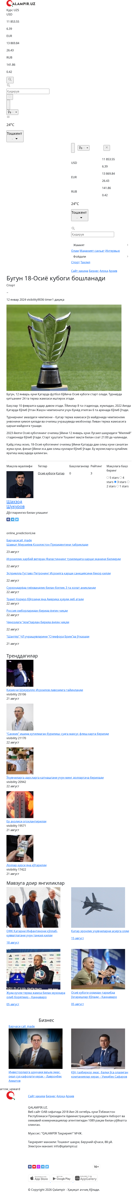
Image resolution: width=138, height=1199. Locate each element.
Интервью (112, 251)
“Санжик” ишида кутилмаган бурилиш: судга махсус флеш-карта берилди (57, 734)
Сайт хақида (79, 271)
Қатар (60, 473)
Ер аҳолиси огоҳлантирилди (26, 821)
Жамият (79, 245)
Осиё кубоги (46, 473)
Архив (113, 271)
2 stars (111, 486)
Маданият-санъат (92, 251)
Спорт (75, 262)
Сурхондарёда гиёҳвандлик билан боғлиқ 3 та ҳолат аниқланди (51, 588)
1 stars (124, 486)
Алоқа (104, 271)
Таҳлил (85, 262)
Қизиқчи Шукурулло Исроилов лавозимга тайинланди (44, 690)
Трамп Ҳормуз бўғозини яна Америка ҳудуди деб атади (45, 599)
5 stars (114, 478)
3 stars (121, 482)
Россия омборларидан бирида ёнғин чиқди (37, 611)
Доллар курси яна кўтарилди (26, 865)
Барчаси (19, 540)
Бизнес (94, 271)
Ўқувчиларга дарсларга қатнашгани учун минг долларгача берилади (55, 778)
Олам (75, 251)
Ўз (10, 112)
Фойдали (79, 256)
